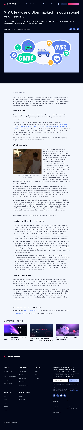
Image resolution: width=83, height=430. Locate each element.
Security (21, 374)
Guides (5, 399)
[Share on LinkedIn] (78, 29)
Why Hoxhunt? (23, 371)
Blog (5, 396)
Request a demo (20, 313)
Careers (36, 374)
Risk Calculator (22, 381)
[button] (29, 4)
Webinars (6, 403)
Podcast (6, 406)
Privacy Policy (74, 390)
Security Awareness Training (10, 376)
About (36, 371)
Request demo (73, 4)
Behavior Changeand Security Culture (9, 372)
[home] (10, 4)
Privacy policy (22, 399)
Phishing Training (8, 380)
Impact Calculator (23, 385)
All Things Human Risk (30, 310)
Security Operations (8, 383)
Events (5, 410)
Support (21, 396)
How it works (19, 4)
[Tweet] (74, 29)
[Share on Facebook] (70, 29)
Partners (37, 378)
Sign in (64, 4)
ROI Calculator (22, 378)
